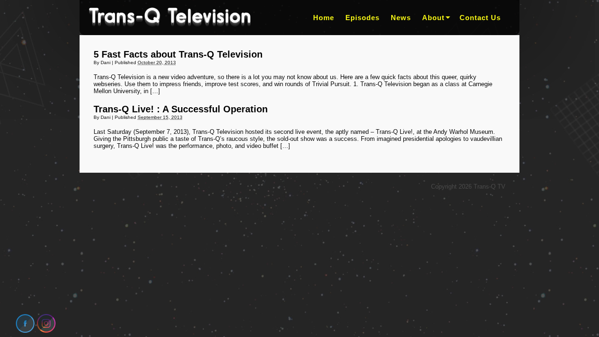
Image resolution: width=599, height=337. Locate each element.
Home (323, 18)
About (433, 18)
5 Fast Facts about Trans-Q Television (178, 54)
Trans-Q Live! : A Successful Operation (181, 109)
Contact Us (480, 18)
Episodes (362, 18)
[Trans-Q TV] (169, 17)
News (401, 18)
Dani (105, 62)
